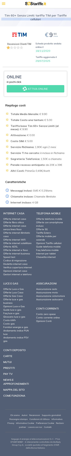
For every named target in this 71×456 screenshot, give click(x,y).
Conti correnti (47, 308)
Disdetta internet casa (15, 263)
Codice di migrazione (15, 260)
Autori (24, 415)
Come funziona (14, 395)
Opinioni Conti (44, 321)
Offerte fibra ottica (13, 222)
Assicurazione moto (47, 292)
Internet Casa (13, 213)
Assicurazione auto (46, 289)
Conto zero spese (46, 314)
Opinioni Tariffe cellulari (49, 243)
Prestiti (9, 368)
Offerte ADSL (10, 246)
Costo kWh (9, 320)
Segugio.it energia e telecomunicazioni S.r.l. (32, 439)
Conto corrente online (48, 317)
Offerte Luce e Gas (13, 289)
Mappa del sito (14, 389)
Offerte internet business (16, 253)
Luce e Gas (10, 283)
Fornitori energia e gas (15, 327)
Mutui (7, 362)
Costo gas (9, 323)
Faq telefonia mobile (47, 250)
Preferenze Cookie (45, 423)
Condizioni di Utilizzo (39, 419)
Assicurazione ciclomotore (50, 295)
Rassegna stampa (18, 419)
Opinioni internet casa (15, 270)
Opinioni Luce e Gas (14, 306)
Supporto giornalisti (51, 415)
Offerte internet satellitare (17, 243)
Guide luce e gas (12, 309)
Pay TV (8, 373)
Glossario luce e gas (14, 316)
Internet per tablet (46, 253)
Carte (7, 356)
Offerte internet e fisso (15, 250)
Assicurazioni (46, 283)
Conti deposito (14, 350)
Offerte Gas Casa (13, 295)
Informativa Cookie (25, 423)
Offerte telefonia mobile (49, 218)
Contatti (48, 427)
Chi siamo (15, 415)
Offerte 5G (42, 229)
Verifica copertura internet (17, 267)
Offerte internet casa (14, 218)
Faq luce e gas (11, 313)
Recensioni (34, 415)
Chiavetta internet (46, 257)
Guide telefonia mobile (48, 246)
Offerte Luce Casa (13, 292)
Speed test (9, 257)
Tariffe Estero (43, 232)
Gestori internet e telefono (17, 274)
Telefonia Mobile (48, 213)
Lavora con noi (35, 427)
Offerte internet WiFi (14, 239)
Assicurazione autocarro (49, 299)
